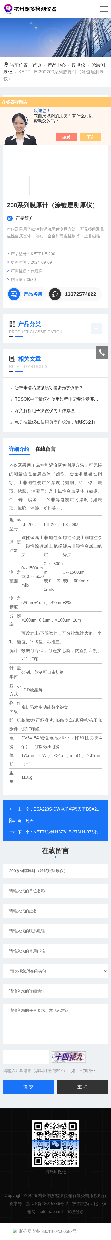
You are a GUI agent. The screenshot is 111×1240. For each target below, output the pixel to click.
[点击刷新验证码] (69, 1057)
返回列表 (26, 820)
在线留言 (45, 449)
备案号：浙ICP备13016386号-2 (38, 1203)
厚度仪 (78, 65)
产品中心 (57, 65)
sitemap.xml (51, 1211)
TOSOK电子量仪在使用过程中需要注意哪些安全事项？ (58, 399)
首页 (37, 65)
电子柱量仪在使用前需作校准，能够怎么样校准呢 (58, 421)
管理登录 (75, 1211)
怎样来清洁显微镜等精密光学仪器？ (49, 387)
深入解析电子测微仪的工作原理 (45, 410)
